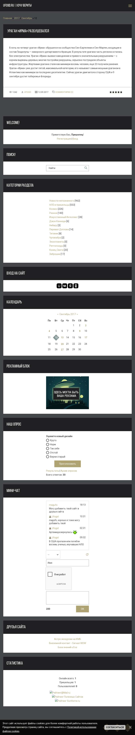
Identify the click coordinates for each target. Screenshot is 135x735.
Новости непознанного (61, 200)
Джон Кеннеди (57, 221)
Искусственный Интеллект (63, 217)
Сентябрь (27, 18)
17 (85, 337)
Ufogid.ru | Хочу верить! (17, 6)
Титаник (53, 233)
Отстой (54, 452)
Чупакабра (55, 237)
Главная (7, 18)
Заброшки (54, 254)
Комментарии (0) (64, 92)
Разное (53, 213)
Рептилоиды (56, 246)
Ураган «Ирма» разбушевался (28, 31)
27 (62, 349)
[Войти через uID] (59, 285)
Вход (75, 138)
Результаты (52, 471)
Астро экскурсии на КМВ (67, 639)
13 (62, 337)
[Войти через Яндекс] (70, 285)
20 (62, 344)
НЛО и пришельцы (59, 205)
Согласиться (115, 727)
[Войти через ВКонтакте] (64, 285)
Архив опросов (69, 471)
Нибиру (53, 225)
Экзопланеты (56, 241)
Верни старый (57, 456)
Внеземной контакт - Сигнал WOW (67, 643)
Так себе (54, 448)
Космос (53, 209)
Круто (53, 440)
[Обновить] (87, 555)
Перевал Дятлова (59, 229)
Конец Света (56, 250)
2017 (16, 18)
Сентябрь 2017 (67, 314)
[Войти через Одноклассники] (75, 285)
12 (56, 337)
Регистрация (64, 138)
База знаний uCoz (67, 647)
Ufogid (27, 92)
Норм (53, 444)
